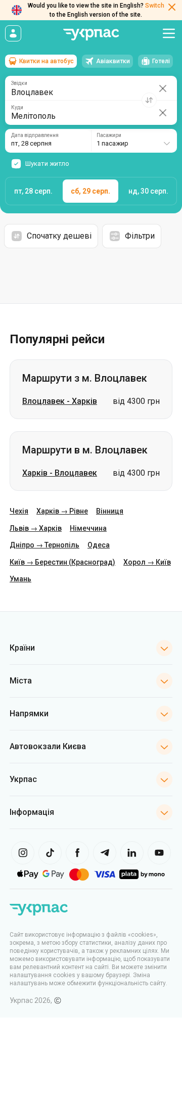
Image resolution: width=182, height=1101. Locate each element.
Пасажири (109, 135)
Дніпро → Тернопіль (44, 545)
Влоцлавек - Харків (59, 401)
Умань (20, 579)
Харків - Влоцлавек (59, 473)
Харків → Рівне (62, 511)
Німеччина (88, 528)
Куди (17, 107)
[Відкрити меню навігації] (169, 33)
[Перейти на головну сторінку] (91, 34)
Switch (154, 5)
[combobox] (134, 141)
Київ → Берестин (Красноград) (62, 562)
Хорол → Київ (147, 562)
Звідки (19, 83)
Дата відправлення (35, 135)
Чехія (19, 511)
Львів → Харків (36, 528)
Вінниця (109, 511)
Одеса (98, 545)
